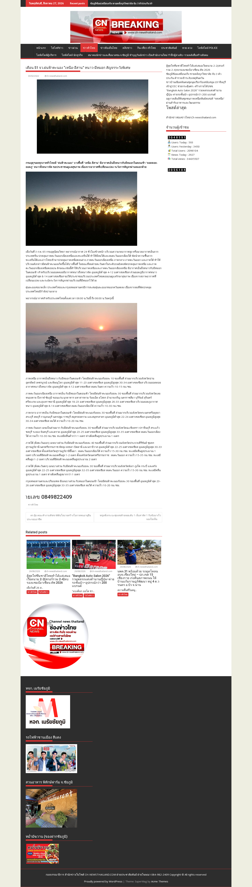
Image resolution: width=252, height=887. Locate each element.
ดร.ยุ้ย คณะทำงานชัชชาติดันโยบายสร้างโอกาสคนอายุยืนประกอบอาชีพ (59, 517)
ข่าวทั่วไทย (89, 47)
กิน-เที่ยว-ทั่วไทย (146, 47)
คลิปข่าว (127, 47)
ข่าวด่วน (73, 47)
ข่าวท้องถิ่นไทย (108, 47)
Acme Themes (159, 881)
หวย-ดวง (187, 47)
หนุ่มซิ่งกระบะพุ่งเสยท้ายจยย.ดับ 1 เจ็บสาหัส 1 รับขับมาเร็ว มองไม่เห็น (130, 517)
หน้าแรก (41, 47)
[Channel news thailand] (126, 42)
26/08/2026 (34, 571)
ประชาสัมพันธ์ (169, 47)
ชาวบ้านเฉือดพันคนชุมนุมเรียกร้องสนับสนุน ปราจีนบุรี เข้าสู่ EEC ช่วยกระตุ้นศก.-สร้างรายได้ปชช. (142, 3)
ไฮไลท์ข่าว (57, 47)
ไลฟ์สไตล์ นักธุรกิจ (72, 55)
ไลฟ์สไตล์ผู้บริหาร (46, 55)
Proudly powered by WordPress (103, 881)
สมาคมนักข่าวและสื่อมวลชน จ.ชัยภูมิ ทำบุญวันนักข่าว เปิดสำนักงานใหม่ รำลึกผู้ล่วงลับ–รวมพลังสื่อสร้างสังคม (148, 55)
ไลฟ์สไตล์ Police (207, 47)
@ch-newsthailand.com (56, 76)
